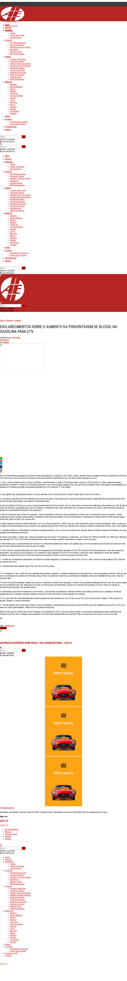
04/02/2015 (4, 340)
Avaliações (9, 30)
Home (7, 4)
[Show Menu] (1, 275)
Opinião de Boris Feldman (20, 66)
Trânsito (13, 113)
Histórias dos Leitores (19, 122)
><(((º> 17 (4, 825)
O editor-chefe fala (17, 59)
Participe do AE (11, 26)
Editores (8, 27)
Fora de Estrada (16, 96)
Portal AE (8, 40)
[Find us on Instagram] (3, 36)
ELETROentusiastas (18, 43)
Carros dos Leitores (18, 124)
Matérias (9, 320)
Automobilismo (16, 87)
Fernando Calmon (17, 45)
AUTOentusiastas (11, 829)
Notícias (13, 107)
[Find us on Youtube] (1, 36)
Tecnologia (14, 111)
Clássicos (14, 93)
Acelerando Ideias (17, 68)
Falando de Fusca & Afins (20, 64)
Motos (12, 105)
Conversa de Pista (17, 70)
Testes (13, 33)
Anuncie (8, 836)
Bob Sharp (17, 337)
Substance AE (15, 77)
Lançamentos (15, 37)
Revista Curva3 (16, 52)
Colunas (8, 56)
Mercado (13, 102)
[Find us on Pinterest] (7, 36)
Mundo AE (8, 81)
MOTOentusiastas (17, 54)
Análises (13, 84)
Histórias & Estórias (18, 72)
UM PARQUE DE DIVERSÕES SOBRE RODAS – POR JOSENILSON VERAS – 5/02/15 (36, 642)
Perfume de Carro (17, 75)
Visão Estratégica (17, 79)
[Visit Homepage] (12, 20)
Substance (14, 49)
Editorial (13, 91)
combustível (9, 626)
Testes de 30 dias (17, 35)
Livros (12, 100)
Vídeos (7, 116)
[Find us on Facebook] (5, 36)
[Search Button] (1, 134)
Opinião (13, 109)
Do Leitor (8, 119)
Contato (8, 129)
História (13, 98)
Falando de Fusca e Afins (20, 47)
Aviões (13, 89)
